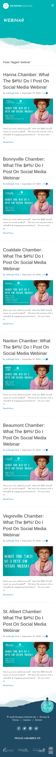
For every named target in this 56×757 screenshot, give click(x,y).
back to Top (47, 706)
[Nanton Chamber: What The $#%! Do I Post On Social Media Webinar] (28, 377)
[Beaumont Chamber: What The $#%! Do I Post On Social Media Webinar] (28, 468)
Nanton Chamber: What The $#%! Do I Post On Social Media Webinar (26, 347)
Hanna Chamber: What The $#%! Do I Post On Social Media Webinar (26, 81)
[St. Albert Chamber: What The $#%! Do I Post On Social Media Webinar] (28, 654)
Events (38, 720)
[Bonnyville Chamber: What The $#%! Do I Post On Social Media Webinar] (28, 201)
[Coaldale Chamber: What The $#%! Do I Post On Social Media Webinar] (28, 292)
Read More (8, 142)
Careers (27, 720)
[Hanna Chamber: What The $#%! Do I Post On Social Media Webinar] (28, 111)
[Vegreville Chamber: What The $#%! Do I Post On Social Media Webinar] (28, 561)
